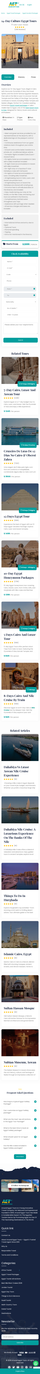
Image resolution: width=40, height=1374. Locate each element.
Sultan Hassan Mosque (19, 1008)
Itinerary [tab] (21, 77)
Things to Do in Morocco (10, 1296)
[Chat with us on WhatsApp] (35, 1363)
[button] (21, 5)
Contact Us (5, 1235)
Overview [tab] (7, 77)
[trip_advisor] (31, 1367)
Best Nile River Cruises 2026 (11, 1283)
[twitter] (14, 1367)
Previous (3, 51)
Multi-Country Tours (9, 1305)
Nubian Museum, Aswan (20, 1062)
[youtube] (18, 1367)
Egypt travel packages (18, 105)
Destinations (6, 1313)
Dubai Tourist (6, 1309)
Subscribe (20, 1343)
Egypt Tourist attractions (11, 1279)
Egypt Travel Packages (10, 1274)
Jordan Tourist (7, 1287)
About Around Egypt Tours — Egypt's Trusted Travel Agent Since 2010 (18, 1241)
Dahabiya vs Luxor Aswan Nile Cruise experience (16, 771)
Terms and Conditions (9, 1255)
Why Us (4, 1246)
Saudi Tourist (6, 1300)
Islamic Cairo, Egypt (17, 954)
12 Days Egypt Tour (17, 516)
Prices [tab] (33, 77)
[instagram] (22, 1367)
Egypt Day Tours (7, 1292)
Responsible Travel (8, 1251)
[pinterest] (26, 1367)
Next (37, 51)
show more (20, 1157)
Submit (20, 340)
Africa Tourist (6, 1270)
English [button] (29, 5)
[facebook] (9, 1367)
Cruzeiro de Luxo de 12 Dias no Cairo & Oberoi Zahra (20, 455)
